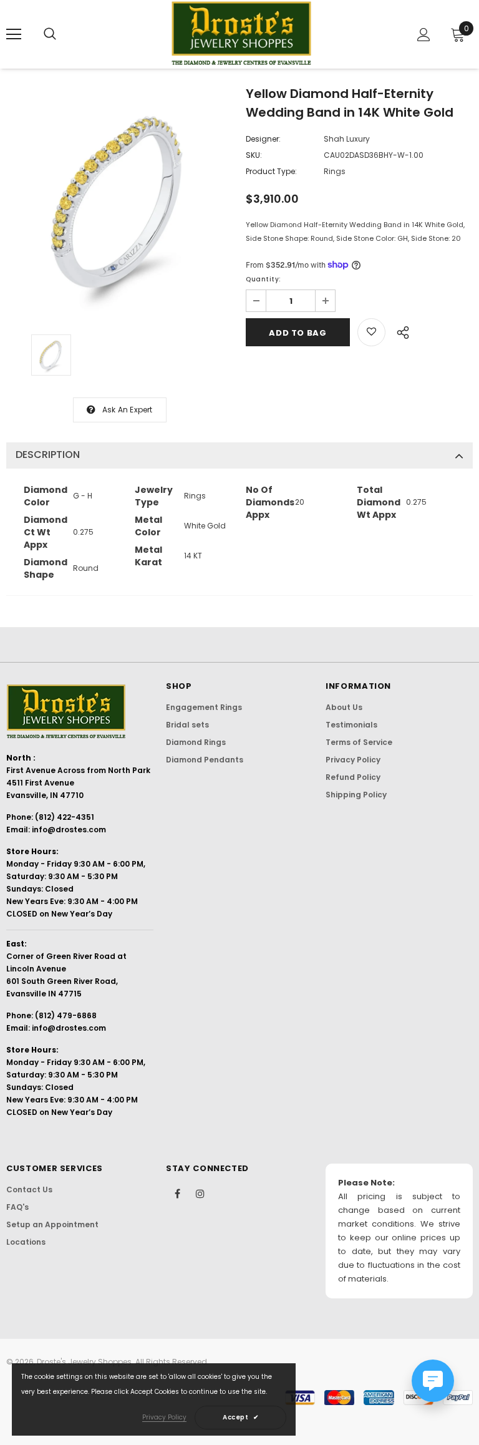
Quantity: (263, 279)
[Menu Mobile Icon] (13, 34)
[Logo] (241, 34)
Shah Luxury (347, 139)
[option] (119, 202)
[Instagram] (200, 1193)
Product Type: (271, 171)
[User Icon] (423, 34)
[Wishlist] (371, 332)
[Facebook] (177, 1193)
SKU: (254, 155)
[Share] (399, 330)
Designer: (263, 139)
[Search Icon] (50, 34)
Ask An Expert (127, 409)
